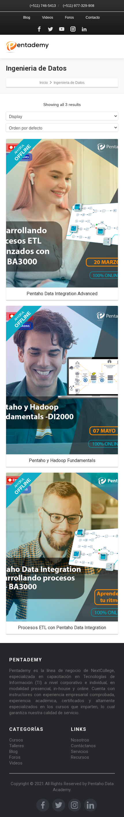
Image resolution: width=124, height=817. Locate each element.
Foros (69, 18)
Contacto (93, 18)
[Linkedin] (84, 29)
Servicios (79, 751)
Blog (26, 18)
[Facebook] (39, 29)
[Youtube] (61, 29)
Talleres (16, 745)
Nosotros (80, 740)
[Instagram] (73, 29)
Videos (47, 18)
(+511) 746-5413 (43, 6)
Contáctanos (83, 745)
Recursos (80, 757)
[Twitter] (50, 29)
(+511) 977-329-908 (78, 6)
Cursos (16, 740)
